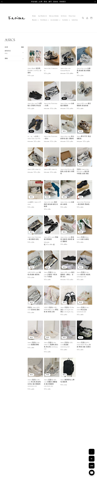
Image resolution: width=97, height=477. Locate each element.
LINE (91, 465)
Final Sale (72, 16)
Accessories (54, 20)
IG (91, 459)
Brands (34, 20)
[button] (83, 18)
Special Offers (54, 16)
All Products (42, 16)
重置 (22, 47)
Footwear (43, 20)
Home (34, 16)
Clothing (65, 20)
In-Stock (64, 16)
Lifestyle (75, 20)
